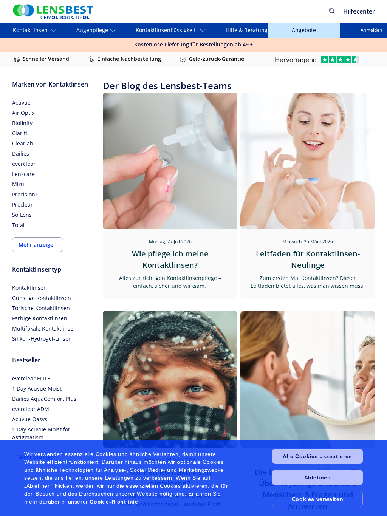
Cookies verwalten (317, 499)
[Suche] (332, 11)
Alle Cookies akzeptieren (317, 456)
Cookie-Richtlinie (114, 502)
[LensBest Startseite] (52, 11)
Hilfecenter (359, 11)
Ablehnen (317, 477)
